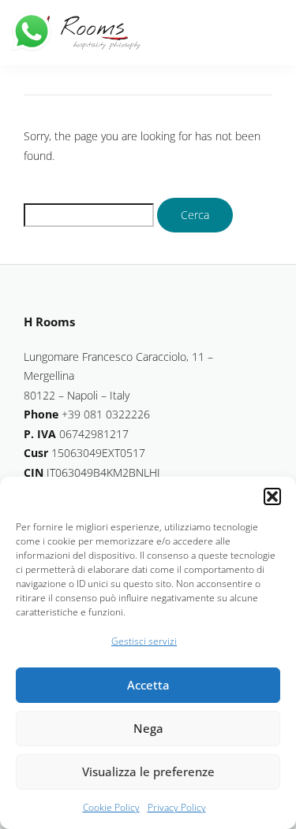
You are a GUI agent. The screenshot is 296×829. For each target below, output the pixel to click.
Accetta (148, 685)
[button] (272, 496)
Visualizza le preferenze (148, 771)
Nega (148, 728)
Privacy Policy (177, 807)
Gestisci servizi (144, 641)
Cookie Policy (111, 807)
